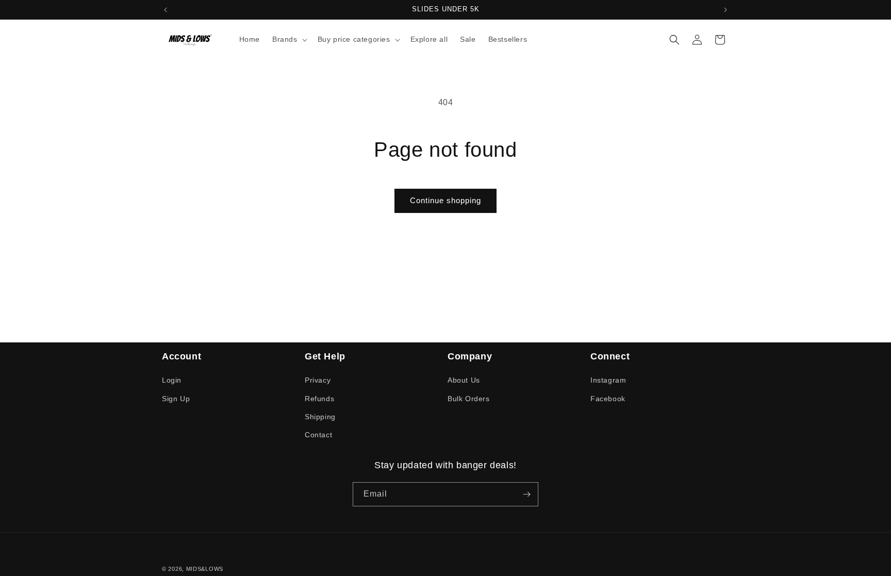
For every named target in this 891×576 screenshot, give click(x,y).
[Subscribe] (526, 494)
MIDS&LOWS (204, 569)
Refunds (319, 398)
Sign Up (176, 398)
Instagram (608, 380)
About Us (464, 380)
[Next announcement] (725, 10)
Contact (318, 435)
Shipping (320, 417)
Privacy (318, 380)
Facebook (607, 398)
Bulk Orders (469, 398)
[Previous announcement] (165, 10)
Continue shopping (445, 200)
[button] (288, 39)
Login (172, 380)
